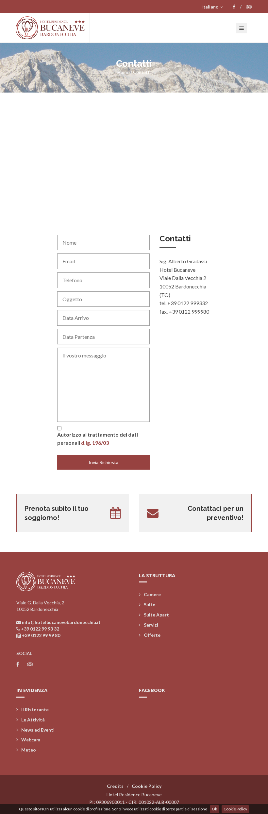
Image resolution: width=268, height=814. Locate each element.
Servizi (151, 625)
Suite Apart (156, 614)
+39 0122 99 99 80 (41, 635)
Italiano (210, 7)
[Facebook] (237, 7)
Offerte (152, 635)
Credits (115, 786)
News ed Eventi (38, 730)
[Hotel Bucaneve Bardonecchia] (53, 28)
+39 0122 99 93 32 (40, 629)
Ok (214, 808)
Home (123, 72)
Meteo (28, 750)
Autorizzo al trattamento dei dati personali (97, 438)
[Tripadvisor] (249, 7)
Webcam (30, 739)
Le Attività (33, 719)
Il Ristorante (35, 709)
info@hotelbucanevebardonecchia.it (61, 622)
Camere (152, 594)
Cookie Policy (235, 808)
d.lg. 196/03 (95, 443)
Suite (149, 604)
